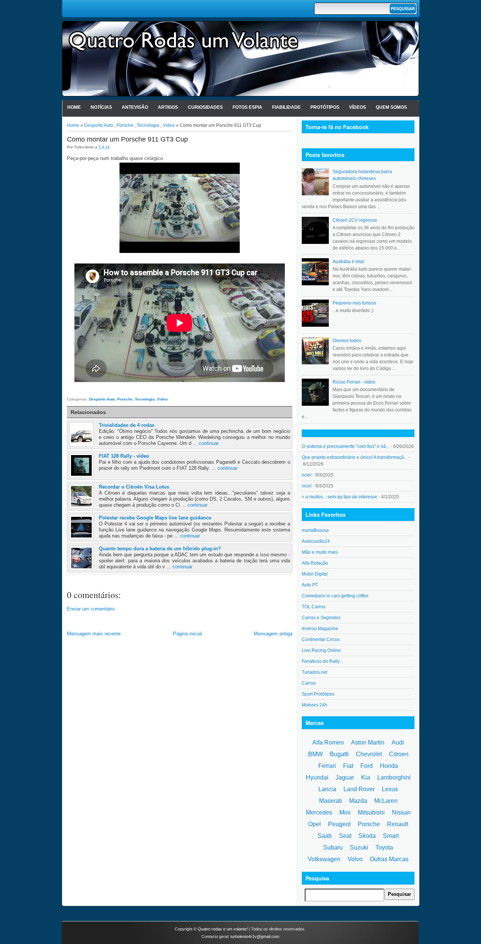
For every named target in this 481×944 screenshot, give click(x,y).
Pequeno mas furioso (354, 303)
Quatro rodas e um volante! (223, 929)
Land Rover (359, 789)
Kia (365, 777)
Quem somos (391, 107)
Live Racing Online (321, 650)
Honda (389, 766)
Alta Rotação (315, 563)
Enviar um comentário (91, 609)
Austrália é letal (348, 261)
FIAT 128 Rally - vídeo (124, 456)
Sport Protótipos (318, 694)
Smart (391, 836)
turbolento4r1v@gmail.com (254, 936)
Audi (398, 742)
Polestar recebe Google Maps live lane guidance (155, 518)
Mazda (358, 801)
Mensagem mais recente (94, 633)
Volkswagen (324, 859)
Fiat (348, 766)
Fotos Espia (247, 107)
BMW (315, 754)
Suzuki (359, 847)
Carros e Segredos (321, 617)
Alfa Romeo (328, 742)
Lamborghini (394, 777)
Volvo (355, 859)
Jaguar (345, 777)
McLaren (386, 801)
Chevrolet (369, 754)
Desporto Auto (98, 125)
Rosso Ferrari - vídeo (354, 382)
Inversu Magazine (320, 628)
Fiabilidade (286, 107)
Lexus (390, 789)
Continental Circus (321, 639)
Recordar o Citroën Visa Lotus (134, 487)
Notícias (101, 107)
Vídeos (357, 107)
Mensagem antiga (273, 633)
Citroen (398, 754)
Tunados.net (314, 672)
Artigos (168, 107)
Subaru (333, 847)
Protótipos (324, 107)
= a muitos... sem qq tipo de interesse (339, 496)
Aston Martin (367, 742)
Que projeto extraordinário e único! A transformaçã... (354, 457)
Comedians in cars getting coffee (335, 595)
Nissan (401, 812)
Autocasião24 (316, 541)
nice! (307, 486)
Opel (314, 824)
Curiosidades (205, 107)
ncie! (307, 475)
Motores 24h (314, 705)
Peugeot (339, 824)
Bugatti (339, 754)
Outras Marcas (389, 859)
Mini (345, 812)
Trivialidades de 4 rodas (126, 425)
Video (169, 125)
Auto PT (310, 585)
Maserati (330, 801)
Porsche (124, 125)
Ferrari (327, 766)
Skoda (367, 836)
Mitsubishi (371, 812)
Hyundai (317, 777)
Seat (345, 836)
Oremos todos (347, 340)
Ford (366, 766)
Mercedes (319, 812)
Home (74, 107)
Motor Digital (315, 574)
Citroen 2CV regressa (355, 220)
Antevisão (135, 107)
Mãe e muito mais (320, 552)
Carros (309, 683)
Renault (397, 824)
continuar (209, 443)
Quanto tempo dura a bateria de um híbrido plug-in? (160, 548)
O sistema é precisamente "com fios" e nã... (345, 446)
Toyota (384, 847)
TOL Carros (313, 606)
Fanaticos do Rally (321, 661)
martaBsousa (315, 530)
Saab (325, 836)
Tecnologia (148, 125)
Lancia (327, 789)
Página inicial (187, 633)
